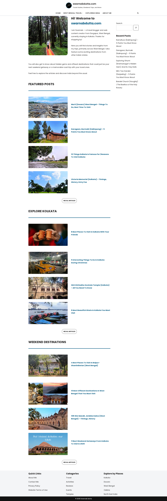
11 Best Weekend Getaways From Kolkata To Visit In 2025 (90, 442)
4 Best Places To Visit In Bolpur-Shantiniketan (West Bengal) (85, 364)
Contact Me (33, 481)
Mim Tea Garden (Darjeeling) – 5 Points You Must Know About (125, 74)
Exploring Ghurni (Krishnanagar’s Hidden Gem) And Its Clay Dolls (126, 63)
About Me (32, 477)
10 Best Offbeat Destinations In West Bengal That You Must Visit (87, 392)
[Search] (138, 13)
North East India (110, 494)
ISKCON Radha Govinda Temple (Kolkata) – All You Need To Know (90, 286)
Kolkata (107, 477)
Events (69, 490)
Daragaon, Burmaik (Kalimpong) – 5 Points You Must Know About (88, 130)
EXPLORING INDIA (93, 13)
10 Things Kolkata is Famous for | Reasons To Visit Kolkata (90, 155)
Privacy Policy (34, 486)
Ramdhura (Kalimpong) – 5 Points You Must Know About (127, 43)
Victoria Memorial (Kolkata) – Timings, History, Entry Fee (89, 180)
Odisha (107, 490)
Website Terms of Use (37, 490)
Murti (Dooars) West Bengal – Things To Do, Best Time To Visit (89, 105)
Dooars (107, 481)
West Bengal (109, 486)
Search (119, 23)
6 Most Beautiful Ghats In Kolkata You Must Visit (90, 311)
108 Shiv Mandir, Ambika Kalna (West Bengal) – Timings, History (88, 417)
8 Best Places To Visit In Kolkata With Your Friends (90, 233)
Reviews (69, 486)
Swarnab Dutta (86, 499)
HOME (58, 13)
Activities (70, 481)
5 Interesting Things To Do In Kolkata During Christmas (87, 261)
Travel (68, 477)
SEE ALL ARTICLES (69, 201)
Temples (70, 494)
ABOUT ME (107, 13)
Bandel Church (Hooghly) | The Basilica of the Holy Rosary (127, 84)
